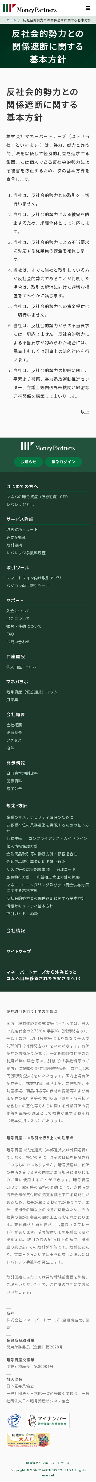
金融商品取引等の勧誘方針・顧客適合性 (41, 853)
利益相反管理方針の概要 (58, 877)
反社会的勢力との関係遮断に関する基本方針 (45, 898)
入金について (18, 610)
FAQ (10, 634)
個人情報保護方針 (22, 846)
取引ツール (18, 567)
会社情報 (15, 930)
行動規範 (14, 838)
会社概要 (15, 714)
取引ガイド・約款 (22, 913)
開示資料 (14, 780)
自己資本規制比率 (22, 773)
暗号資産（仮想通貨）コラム (32, 692)
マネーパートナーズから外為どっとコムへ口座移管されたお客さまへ (41, 975)
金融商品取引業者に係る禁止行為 (36, 861)
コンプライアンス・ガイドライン (58, 838)
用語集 (12, 699)
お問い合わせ (18, 641)
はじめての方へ (22, 486)
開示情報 (15, 762)
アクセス (14, 740)
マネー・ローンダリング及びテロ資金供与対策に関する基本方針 (47, 887)
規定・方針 (17, 805)
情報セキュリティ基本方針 (30, 905)
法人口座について (22, 666)
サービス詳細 (20, 519)
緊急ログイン (63, 461)
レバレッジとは (20, 504)
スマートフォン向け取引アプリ (34, 577)
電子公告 (14, 788)
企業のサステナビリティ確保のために (39, 817)
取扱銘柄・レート (22, 529)
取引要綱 (14, 545)
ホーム (11, 20)
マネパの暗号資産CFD (37, 496)
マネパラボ (17, 681)
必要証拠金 (16, 537)
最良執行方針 (18, 877)
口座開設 (15, 656)
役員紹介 (14, 732)
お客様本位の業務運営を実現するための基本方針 (47, 827)
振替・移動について (24, 626)
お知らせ (28, 461)
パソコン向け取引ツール (28, 585)
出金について (18, 618)
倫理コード (66, 869)
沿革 (10, 748)
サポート (15, 600)
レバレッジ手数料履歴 (26, 552)
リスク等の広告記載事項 (28, 869)
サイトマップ (18, 951)
